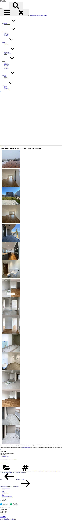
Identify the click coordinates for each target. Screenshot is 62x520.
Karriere (5, 78)
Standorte (5, 87)
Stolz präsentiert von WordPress (11, 518)
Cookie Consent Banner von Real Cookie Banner (8, 519)
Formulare (5, 86)
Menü (28, 15)
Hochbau (6, 471)
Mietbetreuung (6, 32)
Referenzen (5, 54)
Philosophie (5, 76)
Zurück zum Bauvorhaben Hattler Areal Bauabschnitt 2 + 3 (8, 459)
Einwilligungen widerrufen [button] (6, 497)
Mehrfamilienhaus (29, 471)
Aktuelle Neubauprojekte (7, 53)
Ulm (56, 471)
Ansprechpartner (6, 88)
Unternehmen (4, 75)
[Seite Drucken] (3, 500)
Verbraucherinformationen (5, 493)
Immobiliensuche (4, 23)
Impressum (3, 492)
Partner (3, 489)
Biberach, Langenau (3, 517)
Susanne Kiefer (13, 146)
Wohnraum (16, 472)
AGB (2, 494)
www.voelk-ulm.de (3, 514)
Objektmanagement (6, 33)
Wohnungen (20, 472)
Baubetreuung (6, 35)
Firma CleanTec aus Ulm (26, 447)
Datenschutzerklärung (7, 89)
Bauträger (3, 42)
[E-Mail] (1, 500)
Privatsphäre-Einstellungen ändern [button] (7, 496)
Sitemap (3, 495)
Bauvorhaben (4, 51)
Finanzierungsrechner (7, 24)
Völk (0, 472)
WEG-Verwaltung (6, 34)
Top (0, 519)
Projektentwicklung (6, 67)
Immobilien (9, 471)
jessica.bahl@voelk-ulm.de (6, 456)
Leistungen (3, 61)
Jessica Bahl (17, 471)
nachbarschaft (34, 471)
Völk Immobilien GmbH (10, 472)
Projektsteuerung (6, 44)
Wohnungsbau (24, 472)
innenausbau (13, 471)
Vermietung (5, 62)
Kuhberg (25, 471)
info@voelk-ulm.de (3, 1)
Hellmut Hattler (2, 471)
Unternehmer (59, 471)
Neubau (38, 471)
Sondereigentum (52, 471)
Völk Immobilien (4, 472)
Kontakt (3, 85)
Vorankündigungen (6, 52)
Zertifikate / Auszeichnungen (6, 488)
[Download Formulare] (5, 500)
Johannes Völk (21, 471)
